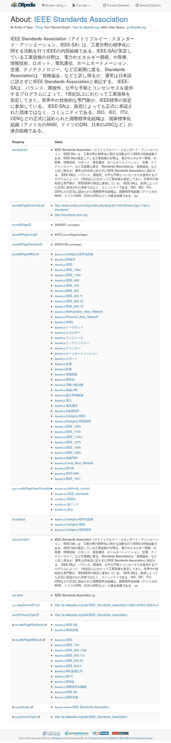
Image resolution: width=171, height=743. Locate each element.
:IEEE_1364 (68, 447)
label (17, 595)
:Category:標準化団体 (74, 254)
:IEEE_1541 (68, 478)
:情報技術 (66, 374)
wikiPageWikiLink (25, 254)
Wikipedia (57, 738)
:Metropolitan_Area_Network (79, 311)
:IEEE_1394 (68, 275)
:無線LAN (66, 390)
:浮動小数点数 (69, 384)
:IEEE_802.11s (70, 655)
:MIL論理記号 (69, 671)
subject (18, 519)
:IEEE (63, 264)
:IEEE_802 (67, 290)
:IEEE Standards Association (82, 707)
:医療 (63, 369)
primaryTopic (25, 717)
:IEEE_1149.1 (69, 437)
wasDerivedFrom (26, 605)
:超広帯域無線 (69, 395)
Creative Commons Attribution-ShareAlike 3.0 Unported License (120, 738)
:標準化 (65, 379)
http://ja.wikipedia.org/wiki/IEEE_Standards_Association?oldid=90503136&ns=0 (107, 605)
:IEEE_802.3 (68, 666)
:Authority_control (72, 488)
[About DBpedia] (23, 5)
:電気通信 (66, 405)
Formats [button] (81, 5)
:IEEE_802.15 (69, 301)
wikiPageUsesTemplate (31, 488)
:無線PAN (66, 458)
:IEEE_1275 (68, 442)
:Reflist (65, 499)
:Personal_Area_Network (76, 317)
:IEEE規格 (66, 630)
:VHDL (64, 322)
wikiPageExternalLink (28, 205)
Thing (39, 27)
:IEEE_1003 (68, 426)
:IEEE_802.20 (69, 660)
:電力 (63, 400)
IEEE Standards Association (81, 18)
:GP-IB (64, 468)
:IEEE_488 (67, 280)
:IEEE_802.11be (71, 650)
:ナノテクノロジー (72, 343)
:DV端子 (65, 259)
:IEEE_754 (67, 285)
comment (20, 539)
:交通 (63, 364)
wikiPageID (21, 224)
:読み (64, 509)
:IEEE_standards (72, 494)
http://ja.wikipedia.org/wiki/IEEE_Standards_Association (91, 615)
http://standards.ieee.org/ (71, 215)
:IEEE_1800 (68, 452)
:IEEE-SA (66, 624)
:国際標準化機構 (70, 687)
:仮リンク (67, 504)
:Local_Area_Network (74, 463)
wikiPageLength (24, 234)
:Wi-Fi (64, 676)
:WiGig (64, 681)
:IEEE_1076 (68, 431)
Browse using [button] (54, 5)
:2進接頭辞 (67, 411)
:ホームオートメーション (76, 353)
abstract (19, 149)
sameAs (22, 707)
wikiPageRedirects (29, 624)
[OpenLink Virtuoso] (51, 733)
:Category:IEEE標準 (73, 421)
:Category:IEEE (70, 416)
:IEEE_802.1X (69, 306)
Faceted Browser (118, 5)
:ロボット (66, 358)
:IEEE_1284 (68, 270)
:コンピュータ (69, 337)
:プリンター (67, 348)
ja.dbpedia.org (136, 27)
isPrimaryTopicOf (25, 615)
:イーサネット (69, 327)
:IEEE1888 (67, 473)
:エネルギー (67, 332)
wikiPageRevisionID (27, 244)
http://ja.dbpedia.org (86, 27)
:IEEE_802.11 (69, 296)
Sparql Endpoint (150, 5)
